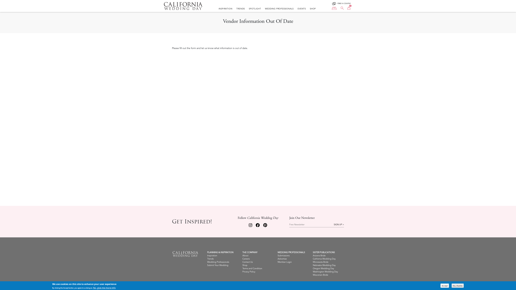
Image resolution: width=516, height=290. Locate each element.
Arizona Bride (319, 255)
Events (302, 9)
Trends (240, 9)
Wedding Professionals (279, 9)
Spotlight (255, 9)
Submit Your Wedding (217, 265)
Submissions (284, 255)
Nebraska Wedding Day (324, 265)
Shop (313, 9)
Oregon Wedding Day (323, 268)
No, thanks (458, 285)
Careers (246, 258)
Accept (445, 285)
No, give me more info (104, 287)
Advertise (282, 258)
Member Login (285, 262)
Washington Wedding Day (325, 271)
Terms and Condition (252, 268)
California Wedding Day (324, 258)
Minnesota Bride (320, 262)
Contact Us (247, 262)
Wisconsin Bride (320, 275)
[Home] (183, 6)
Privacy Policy (248, 271)
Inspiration (225, 9)
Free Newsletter (296, 224)
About (245, 255)
